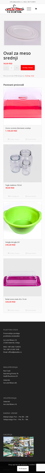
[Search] (21, 9)
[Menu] (27, 9)
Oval (32, 76)
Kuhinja (27, 76)
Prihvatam (23, 469)
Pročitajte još (14, 196)
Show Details (31, 139)
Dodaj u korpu (28, 68)
